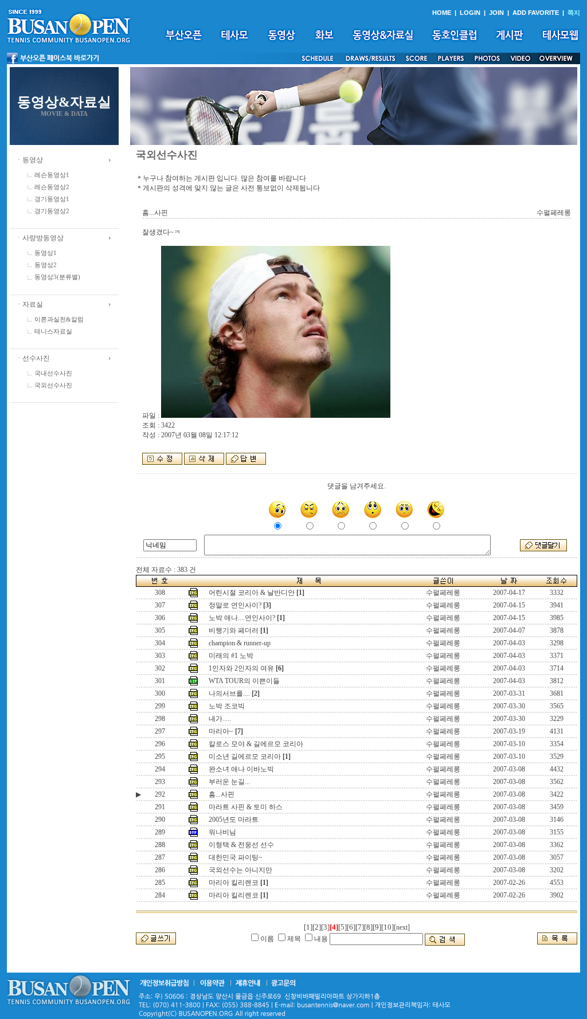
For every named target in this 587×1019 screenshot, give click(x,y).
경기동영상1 (51, 199)
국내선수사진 (53, 373)
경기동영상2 (51, 211)
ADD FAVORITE (535, 12)
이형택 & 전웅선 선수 (241, 845)
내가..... (220, 719)
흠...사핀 (221, 794)
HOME (441, 12)
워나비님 (222, 832)
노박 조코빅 (227, 706)
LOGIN (470, 12)
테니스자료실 (53, 331)
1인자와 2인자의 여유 (241, 668)
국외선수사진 (53, 385)
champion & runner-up (240, 643)
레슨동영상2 (51, 187)
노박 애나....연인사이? (242, 618)
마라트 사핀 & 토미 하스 (246, 807)
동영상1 (45, 253)
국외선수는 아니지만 (240, 870)
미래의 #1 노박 (231, 656)
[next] (402, 927)
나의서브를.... (229, 693)
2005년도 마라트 (234, 820)
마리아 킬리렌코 (234, 883)
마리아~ (221, 731)
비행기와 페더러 (234, 630)
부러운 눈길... (229, 782)
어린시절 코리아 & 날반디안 (252, 593)
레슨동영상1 (51, 175)
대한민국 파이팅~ (236, 857)
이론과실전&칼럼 (59, 319)
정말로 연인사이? (235, 605)
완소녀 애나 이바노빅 (241, 769)
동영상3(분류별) (57, 277)
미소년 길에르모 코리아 (245, 757)
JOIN (496, 12)
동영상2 (45, 265)
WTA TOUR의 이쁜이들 (244, 681)
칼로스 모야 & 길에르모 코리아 (256, 744)
